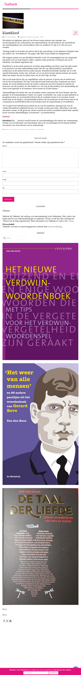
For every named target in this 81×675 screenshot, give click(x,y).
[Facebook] (4, 621)
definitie (22, 129)
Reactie (5, 146)
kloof (36, 129)
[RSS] (10, 621)
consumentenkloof (13, 129)
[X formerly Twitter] (7, 621)
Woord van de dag (32, 37)
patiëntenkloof (41, 129)
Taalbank (10, 4)
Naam (5, 171)
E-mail (5, 179)
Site (3, 188)
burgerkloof (5, 129)
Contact (70, 221)
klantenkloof (27, 129)
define (18, 129)
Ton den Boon (11, 37)
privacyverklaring (55, 226)
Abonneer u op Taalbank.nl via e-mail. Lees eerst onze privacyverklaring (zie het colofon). (40, 670)
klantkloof (32, 129)
